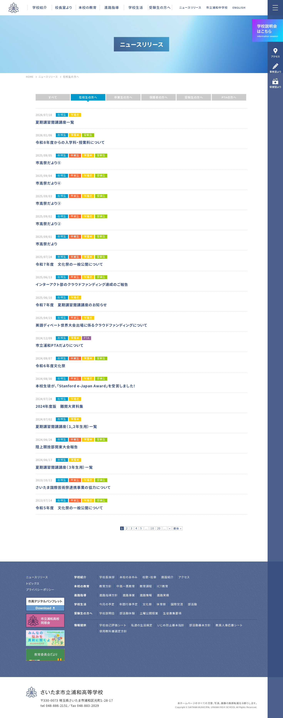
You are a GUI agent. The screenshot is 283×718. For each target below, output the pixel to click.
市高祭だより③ (48, 203)
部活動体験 (127, 613)
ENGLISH (239, 7)
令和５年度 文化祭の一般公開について (69, 507)
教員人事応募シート (229, 625)
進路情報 (146, 595)
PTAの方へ (229, 97)
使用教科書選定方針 (113, 631)
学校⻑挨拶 (107, 577)
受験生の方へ (194, 97)
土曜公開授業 (149, 613)
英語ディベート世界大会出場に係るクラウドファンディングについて (91, 325)
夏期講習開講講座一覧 (55, 122)
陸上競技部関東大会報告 (57, 446)
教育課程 (146, 586)
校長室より (63, 7)
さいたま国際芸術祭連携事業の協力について (73, 487)
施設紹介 (167, 577)
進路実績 (163, 595)
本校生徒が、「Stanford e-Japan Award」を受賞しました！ (86, 385)
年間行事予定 (128, 604)
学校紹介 (39, 7)
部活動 (192, 604)
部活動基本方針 (200, 625)
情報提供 (80, 625)
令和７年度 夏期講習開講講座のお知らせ (71, 304)
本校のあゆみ (129, 577)
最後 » (177, 528)
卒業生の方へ (123, 97)
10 (152, 528)
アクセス (275, 56)
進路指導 (111, 7)
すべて (53, 97)
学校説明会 (107, 613)
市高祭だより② (48, 223)
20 (159, 528)
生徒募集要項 (172, 613)
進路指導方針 (108, 595)
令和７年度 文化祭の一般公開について (69, 264)
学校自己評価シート (112, 625)
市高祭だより (46, 243)
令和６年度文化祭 (50, 365)
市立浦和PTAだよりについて (60, 345)
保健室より (275, 87)
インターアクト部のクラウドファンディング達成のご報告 (82, 284)
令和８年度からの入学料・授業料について (70, 142)
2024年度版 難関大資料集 (61, 406)
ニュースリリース (190, 7)
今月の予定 (107, 604)
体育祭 (161, 604)
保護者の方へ (158, 97)
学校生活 (135, 7)
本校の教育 (88, 7)
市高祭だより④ (48, 183)
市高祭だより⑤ (48, 162)
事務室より (275, 71)
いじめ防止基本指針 (170, 625)
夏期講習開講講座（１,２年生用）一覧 (66, 426)
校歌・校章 (149, 577)
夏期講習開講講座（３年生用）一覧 (64, 467)
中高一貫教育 (125, 586)
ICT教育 (162, 586)
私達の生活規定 (141, 625)
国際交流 (177, 604)
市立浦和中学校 (217, 7)
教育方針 (105, 586)
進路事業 (129, 595)
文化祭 (147, 604)
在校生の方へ (88, 97)
